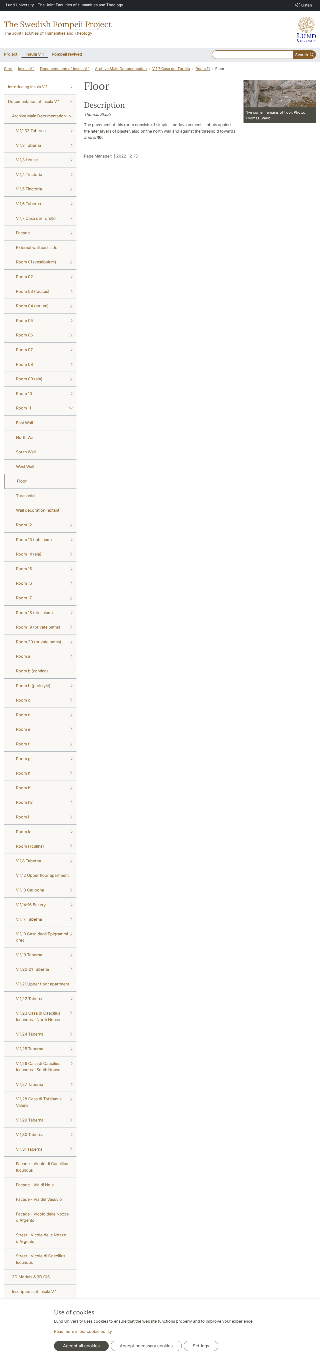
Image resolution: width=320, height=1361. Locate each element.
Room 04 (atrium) (32, 305)
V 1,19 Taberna (29, 954)
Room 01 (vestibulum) (36, 261)
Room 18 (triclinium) (34, 612)
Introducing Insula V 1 (27, 86)
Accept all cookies (81, 1345)
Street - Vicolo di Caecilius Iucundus (40, 1259)
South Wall (26, 451)
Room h (23, 773)
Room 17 (24, 597)
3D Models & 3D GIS (31, 1276)
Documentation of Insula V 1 (65, 68)
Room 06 (24, 334)
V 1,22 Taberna (30, 998)
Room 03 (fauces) (33, 291)
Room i (22, 816)
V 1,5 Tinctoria (29, 188)
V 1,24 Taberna (30, 1034)
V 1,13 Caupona (30, 889)
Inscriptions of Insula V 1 (34, 1291)
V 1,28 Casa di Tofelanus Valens (39, 1102)
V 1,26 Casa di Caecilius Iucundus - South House (38, 1066)
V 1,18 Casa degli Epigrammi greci (42, 937)
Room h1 (24, 787)
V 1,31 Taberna (29, 1149)
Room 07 (24, 349)
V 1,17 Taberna (29, 919)
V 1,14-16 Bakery (31, 904)
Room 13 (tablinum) (34, 539)
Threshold (25, 495)
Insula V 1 (26, 68)
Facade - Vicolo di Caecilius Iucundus (42, 1167)
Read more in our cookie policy (83, 1331)
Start (8, 68)
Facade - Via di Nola (35, 1184)
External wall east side (36, 247)
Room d (23, 714)
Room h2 (24, 802)
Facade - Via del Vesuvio (39, 1199)
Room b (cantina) (32, 670)
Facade (23, 232)
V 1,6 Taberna (28, 203)
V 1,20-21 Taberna (32, 969)
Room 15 (24, 568)
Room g (23, 758)
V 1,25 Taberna (29, 1048)
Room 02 (24, 276)
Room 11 (203, 68)
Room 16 (24, 583)
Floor (22, 481)
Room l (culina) (30, 846)
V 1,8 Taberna (28, 860)
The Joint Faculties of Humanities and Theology (80, 4)
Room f (23, 743)
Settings (201, 1345)
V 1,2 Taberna (28, 145)
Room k (23, 831)
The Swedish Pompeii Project (58, 24)
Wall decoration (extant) (38, 510)
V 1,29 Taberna (30, 1120)
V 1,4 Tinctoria (29, 174)
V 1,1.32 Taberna (31, 130)
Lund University (20, 4)
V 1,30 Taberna (30, 1134)
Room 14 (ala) (29, 554)
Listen (306, 5)
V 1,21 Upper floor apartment (42, 983)
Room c (23, 700)
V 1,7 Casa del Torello (171, 68)
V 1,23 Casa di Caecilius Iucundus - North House (38, 1016)
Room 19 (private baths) (38, 627)
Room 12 (24, 524)
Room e (23, 729)
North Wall (26, 437)
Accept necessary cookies (146, 1345)
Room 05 (24, 320)
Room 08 (24, 364)
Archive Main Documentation (121, 68)
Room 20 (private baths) (38, 641)
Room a (23, 656)
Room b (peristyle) (33, 685)
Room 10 (24, 393)
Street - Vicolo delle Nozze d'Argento (41, 1238)
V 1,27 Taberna (29, 1084)
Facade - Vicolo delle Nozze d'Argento (42, 1217)
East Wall (24, 422)
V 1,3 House (27, 159)
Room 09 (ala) (29, 378)
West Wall (25, 466)
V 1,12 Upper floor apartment (42, 875)
